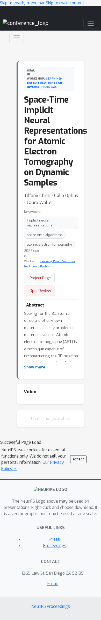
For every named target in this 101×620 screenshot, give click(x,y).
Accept (78, 459)
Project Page (40, 277)
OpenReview (40, 290)
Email (52, 583)
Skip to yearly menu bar (22, 3)
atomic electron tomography (49, 244)
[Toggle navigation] (16, 38)
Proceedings (54, 545)
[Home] (25, 23)
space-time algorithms (45, 235)
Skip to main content (65, 3)
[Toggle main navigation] (90, 23)
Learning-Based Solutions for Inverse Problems (44, 83)
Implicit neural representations (39, 222)
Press (54, 539)
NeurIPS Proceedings (50, 606)
